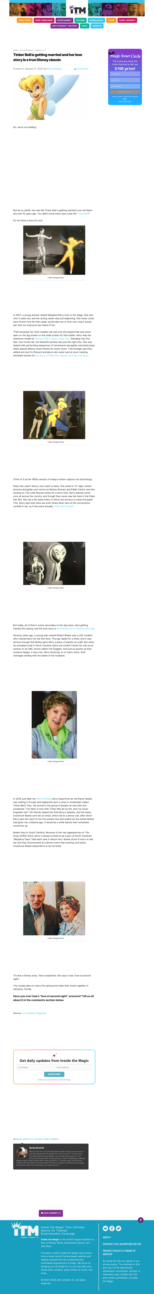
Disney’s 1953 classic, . (52, 338)
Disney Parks (25, 20)
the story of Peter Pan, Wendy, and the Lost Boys (62, 355)
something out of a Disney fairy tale (75, 628)
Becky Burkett (54, 68)
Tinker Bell (82, 213)
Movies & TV (41, 50)
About (85, 26)
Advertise (97, 26)
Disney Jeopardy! (127, 20)
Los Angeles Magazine (34, 1013)
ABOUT (107, 1237)
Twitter (118, 1228)
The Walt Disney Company (46, 1139)
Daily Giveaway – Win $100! (64, 26)
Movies (18, 1139)
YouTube (105, 1228)
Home (15, 50)
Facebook (112, 1228)
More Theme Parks (44, 20)
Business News (96, 20)
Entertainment (64, 20)
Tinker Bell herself (63, 506)
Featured (80, 20)
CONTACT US (110, 1244)
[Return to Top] (141, 1220)
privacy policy (110, 1264)
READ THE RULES (125, 101)
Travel (111, 20)
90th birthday (44, 798)
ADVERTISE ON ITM (130, 1244)
